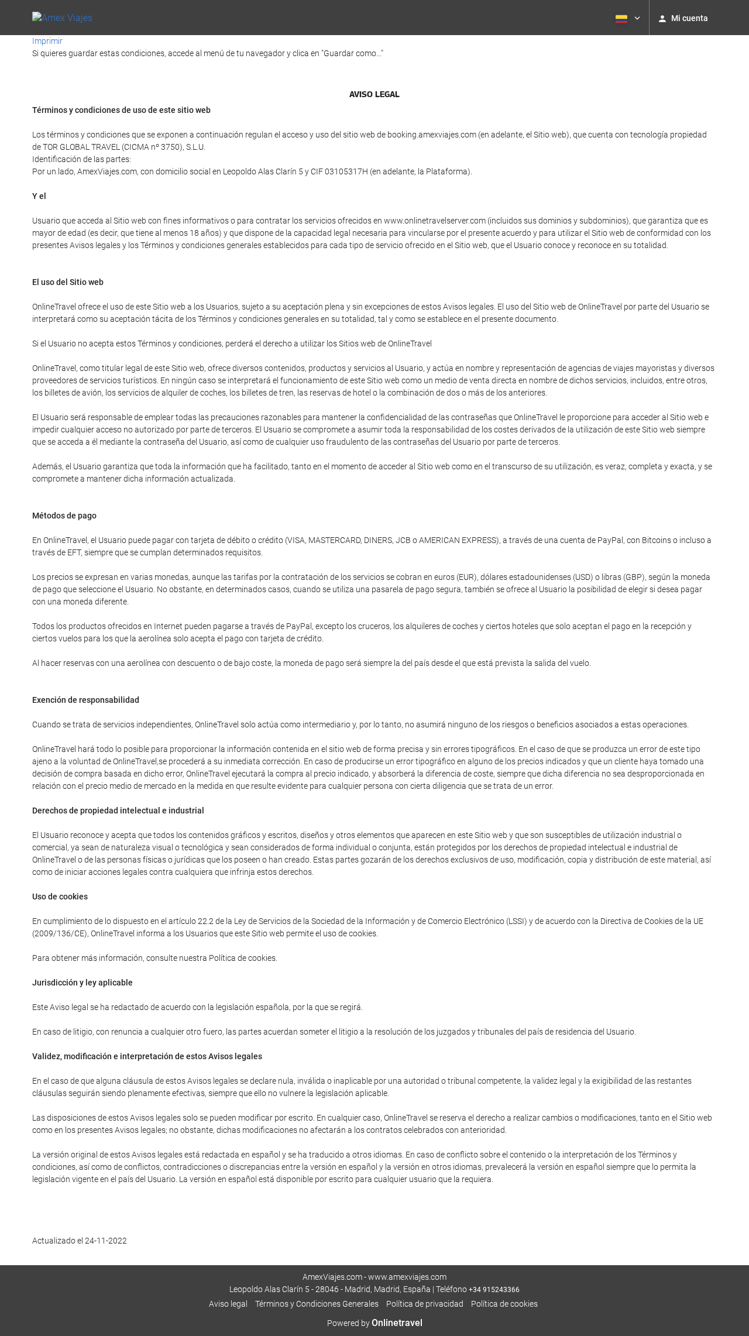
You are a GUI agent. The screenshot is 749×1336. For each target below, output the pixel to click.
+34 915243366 (494, 1290)
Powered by (374, 1323)
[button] (626, 17)
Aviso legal (228, 1303)
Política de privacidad (424, 1303)
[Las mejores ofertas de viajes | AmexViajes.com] (62, 17)
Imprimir (47, 41)
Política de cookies (504, 1303)
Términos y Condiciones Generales (317, 1303)
